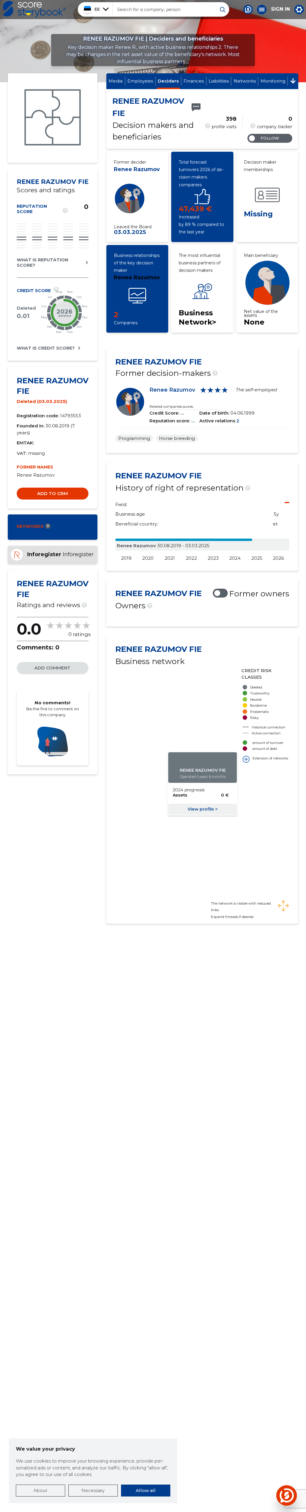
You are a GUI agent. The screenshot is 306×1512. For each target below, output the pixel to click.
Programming (134, 438)
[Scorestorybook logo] (34, 9)
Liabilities (219, 81)
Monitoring (273, 81)
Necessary (93, 1490)
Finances (193, 81)
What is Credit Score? (46, 348)
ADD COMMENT (52, 668)
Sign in (280, 9)
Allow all (146, 1490)
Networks (245, 81)
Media (115, 81)
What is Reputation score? (42, 262)
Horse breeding (177, 438)
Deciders (168, 81)
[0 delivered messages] (196, 107)
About (40, 1490)
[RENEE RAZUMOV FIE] (52, 118)
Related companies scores (171, 406)
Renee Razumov (137, 169)
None (254, 322)
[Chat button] (248, 9)
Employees (140, 81)
